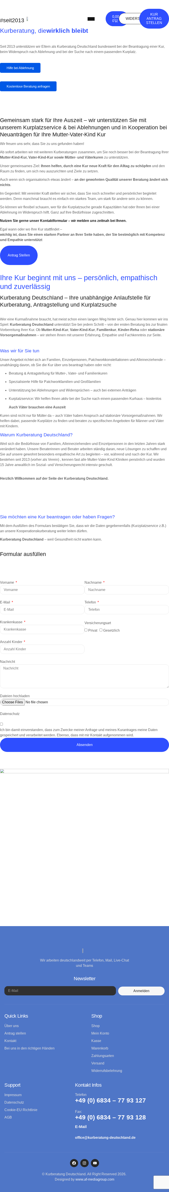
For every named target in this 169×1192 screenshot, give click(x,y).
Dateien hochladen (15, 696)
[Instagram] (84, 1163)
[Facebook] (74, 1163)
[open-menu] (91, 19)
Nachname (93, 582)
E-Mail (5, 602)
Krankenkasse (11, 622)
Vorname (7, 582)
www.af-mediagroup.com (94, 1179)
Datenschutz (10, 714)
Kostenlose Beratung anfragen (28, 86)
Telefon (90, 602)
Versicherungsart (97, 623)
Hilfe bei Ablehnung (20, 68)
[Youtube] (95, 1163)
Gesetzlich (111, 630)
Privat (92, 630)
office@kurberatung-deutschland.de (105, 1137)
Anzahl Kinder (11, 642)
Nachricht (7, 662)
